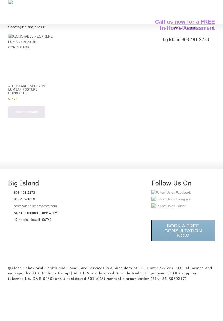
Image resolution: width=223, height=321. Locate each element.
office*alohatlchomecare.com (35, 206)
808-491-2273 (195, 39)
